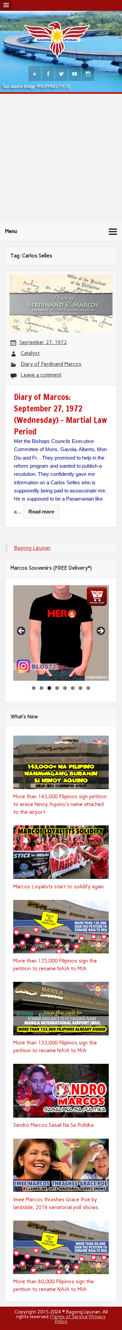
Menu (11, 231)
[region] (61, 633)
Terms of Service (70, 1316)
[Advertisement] (61, 158)
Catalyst (30, 353)
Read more (41, 511)
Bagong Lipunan (32, 548)
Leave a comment (41, 375)
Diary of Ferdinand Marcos (51, 364)
